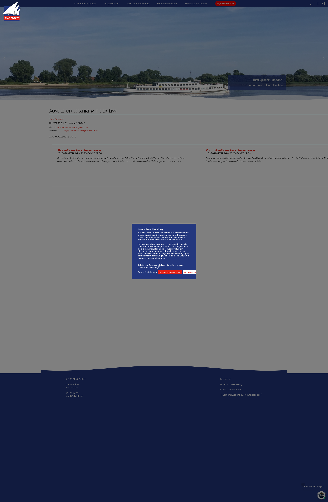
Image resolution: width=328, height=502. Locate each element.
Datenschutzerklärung (148, 267)
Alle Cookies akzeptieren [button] (170, 272)
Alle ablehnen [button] (190, 272)
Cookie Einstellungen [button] (147, 272)
